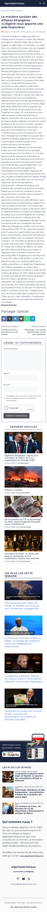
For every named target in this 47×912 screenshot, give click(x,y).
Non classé (16, 10)
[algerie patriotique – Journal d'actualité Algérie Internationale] (14, 3)
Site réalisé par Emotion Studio (23, 907)
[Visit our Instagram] (23, 879)
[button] (40, 3)
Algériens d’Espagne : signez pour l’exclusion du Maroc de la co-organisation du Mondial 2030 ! (22, 457)
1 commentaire (22, 463)
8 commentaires (23, 493)
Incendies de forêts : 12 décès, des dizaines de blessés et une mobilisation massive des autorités (22, 556)
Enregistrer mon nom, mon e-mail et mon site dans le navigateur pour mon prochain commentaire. (23, 398)
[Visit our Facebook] (18, 879)
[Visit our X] (29, 879)
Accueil (5, 10)
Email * (7, 385)
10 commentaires (23, 561)
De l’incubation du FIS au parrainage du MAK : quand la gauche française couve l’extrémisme (23, 521)
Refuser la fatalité (13, 490)
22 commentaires (23, 527)
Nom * (7, 373)
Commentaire (11, 348)
